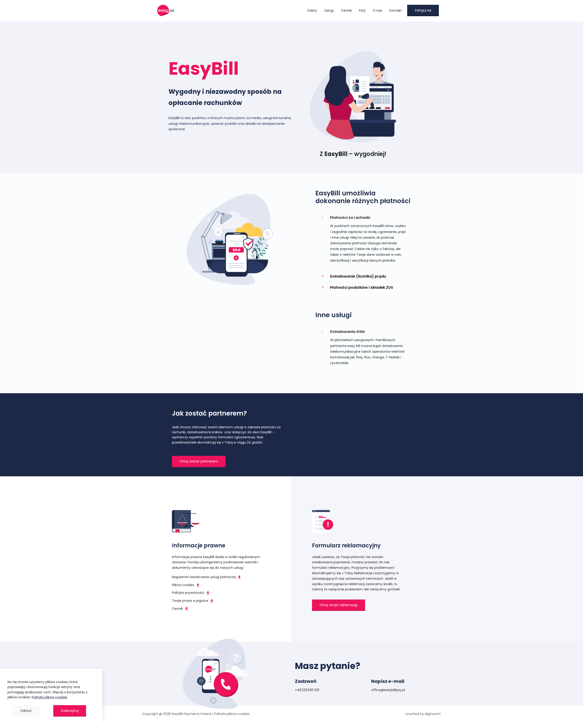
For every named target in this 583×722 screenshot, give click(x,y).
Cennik (346, 10)
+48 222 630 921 (307, 690)
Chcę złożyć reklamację (339, 605)
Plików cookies (183, 585)
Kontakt (395, 10)
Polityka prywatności (188, 593)
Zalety (312, 10)
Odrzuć (26, 710)
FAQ (362, 10)
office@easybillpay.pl (388, 690)
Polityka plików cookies (232, 714)
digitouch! (433, 714)
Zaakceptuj (70, 710)
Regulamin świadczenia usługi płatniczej (204, 577)
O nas (377, 10)
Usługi (329, 10)
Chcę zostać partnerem (198, 461)
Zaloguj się (423, 10)
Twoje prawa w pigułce (190, 601)
